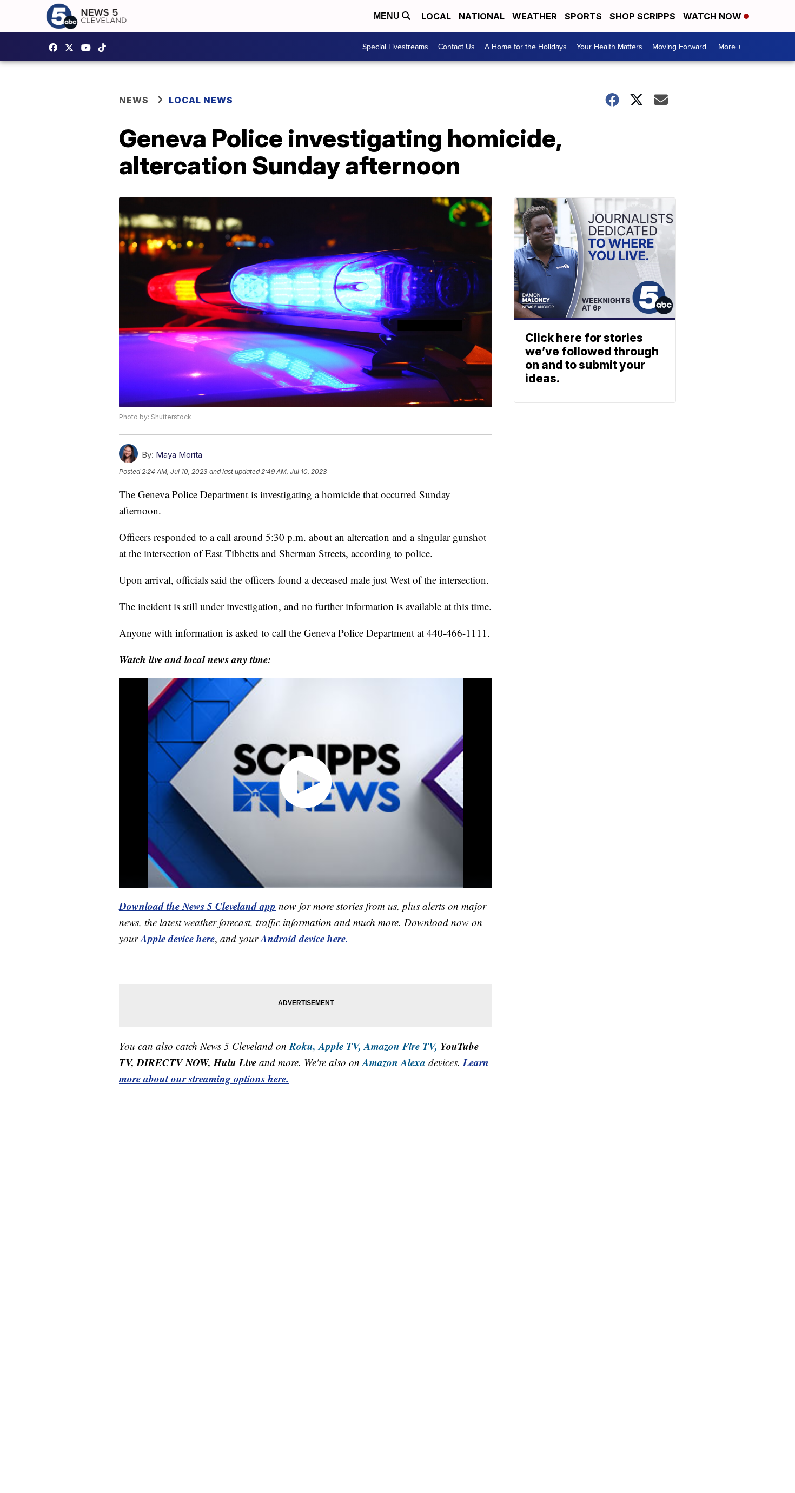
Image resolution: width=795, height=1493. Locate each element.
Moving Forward (679, 46)
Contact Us (456, 46)
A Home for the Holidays (526, 46)
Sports (583, 16)
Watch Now (713, 16)
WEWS (72, 47)
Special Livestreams (395, 46)
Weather (534, 16)
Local (436, 16)
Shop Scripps (642, 16)
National (482, 16)
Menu (388, 16)
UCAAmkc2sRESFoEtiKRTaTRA (88, 47)
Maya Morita (179, 455)
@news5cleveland (104, 47)
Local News (201, 100)
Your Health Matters (609, 46)
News (134, 100)
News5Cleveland (56, 47)
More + (729, 46)
